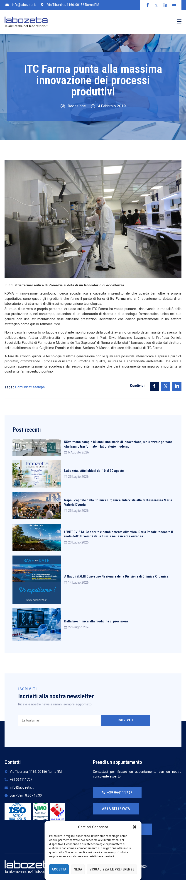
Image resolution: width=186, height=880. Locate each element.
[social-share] (154, 386)
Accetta (59, 869)
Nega (78, 869)
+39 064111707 (119, 792)
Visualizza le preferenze (112, 869)
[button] (134, 827)
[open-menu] (179, 22)
